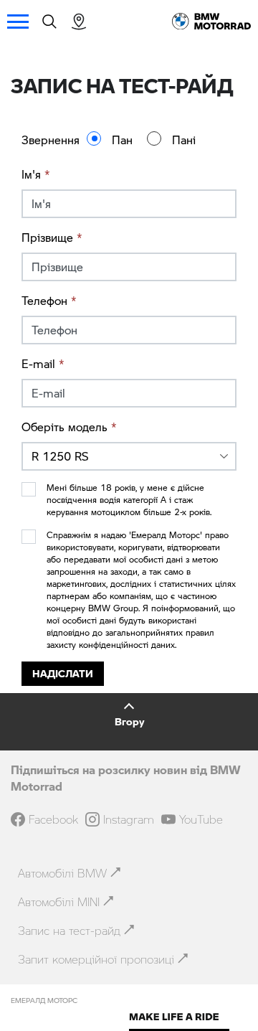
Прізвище (52, 237)
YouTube (201, 819)
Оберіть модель (69, 426)
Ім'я (36, 174)
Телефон (49, 300)
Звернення (51, 139)
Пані (184, 139)
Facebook (53, 819)
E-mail (43, 363)
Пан (122, 139)
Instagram (128, 819)
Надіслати (62, 673)
